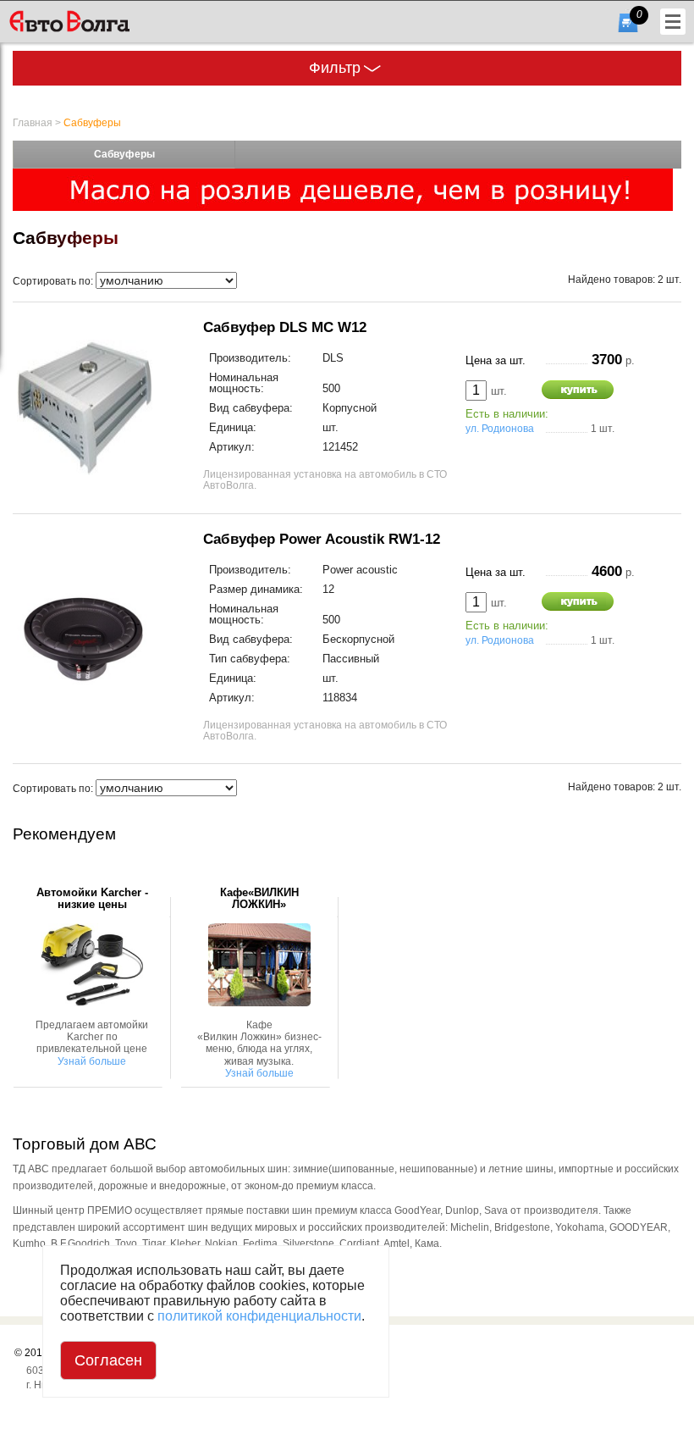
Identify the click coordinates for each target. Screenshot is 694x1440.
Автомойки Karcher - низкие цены (92, 899)
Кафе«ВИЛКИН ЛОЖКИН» (259, 899)
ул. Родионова (499, 429)
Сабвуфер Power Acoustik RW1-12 (321, 538)
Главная (32, 123)
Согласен (108, 1360)
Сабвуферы (92, 123)
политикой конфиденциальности (259, 1316)
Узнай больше (92, 1061)
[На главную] (96, 21)
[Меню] (673, 21)
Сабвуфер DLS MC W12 (284, 326)
